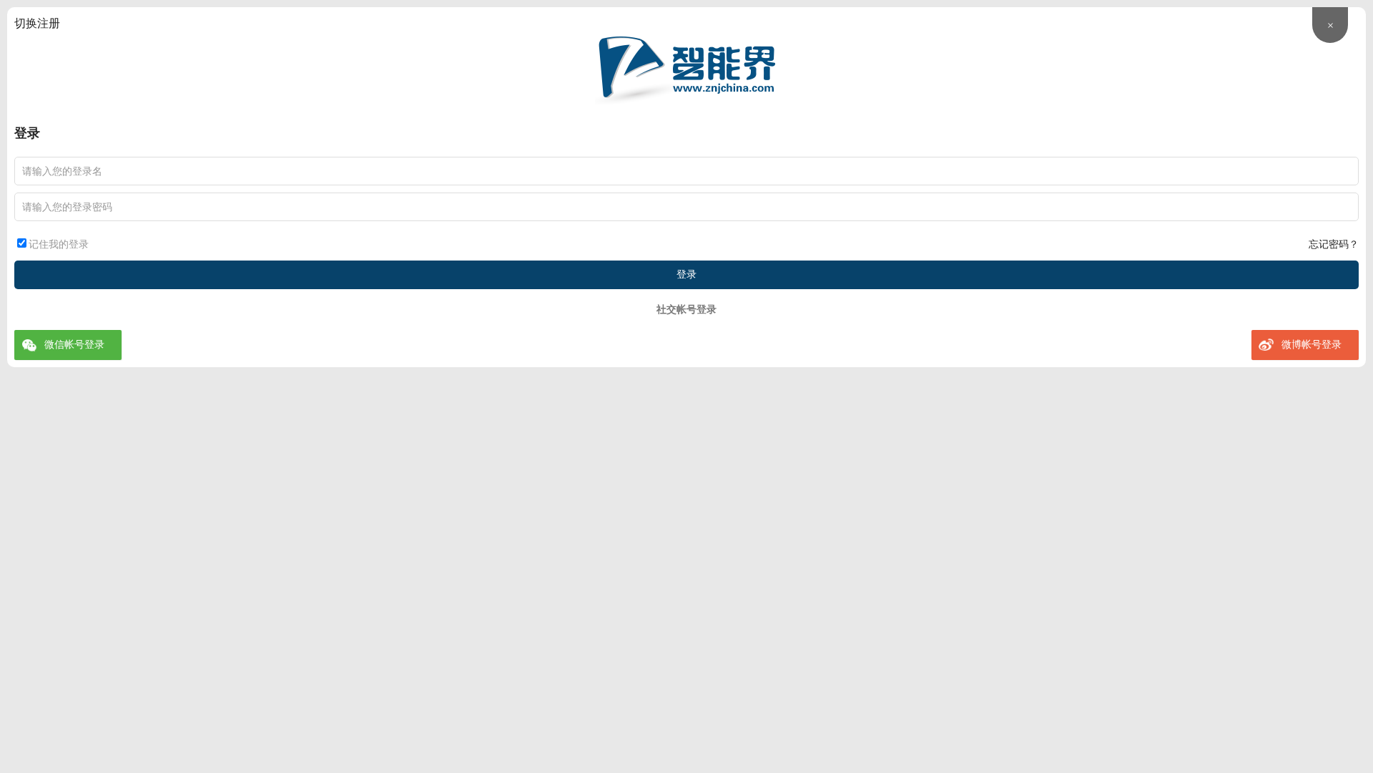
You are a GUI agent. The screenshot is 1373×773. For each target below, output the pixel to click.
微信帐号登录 (74, 344)
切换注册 (37, 23)
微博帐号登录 (1311, 344)
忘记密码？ (1334, 244)
